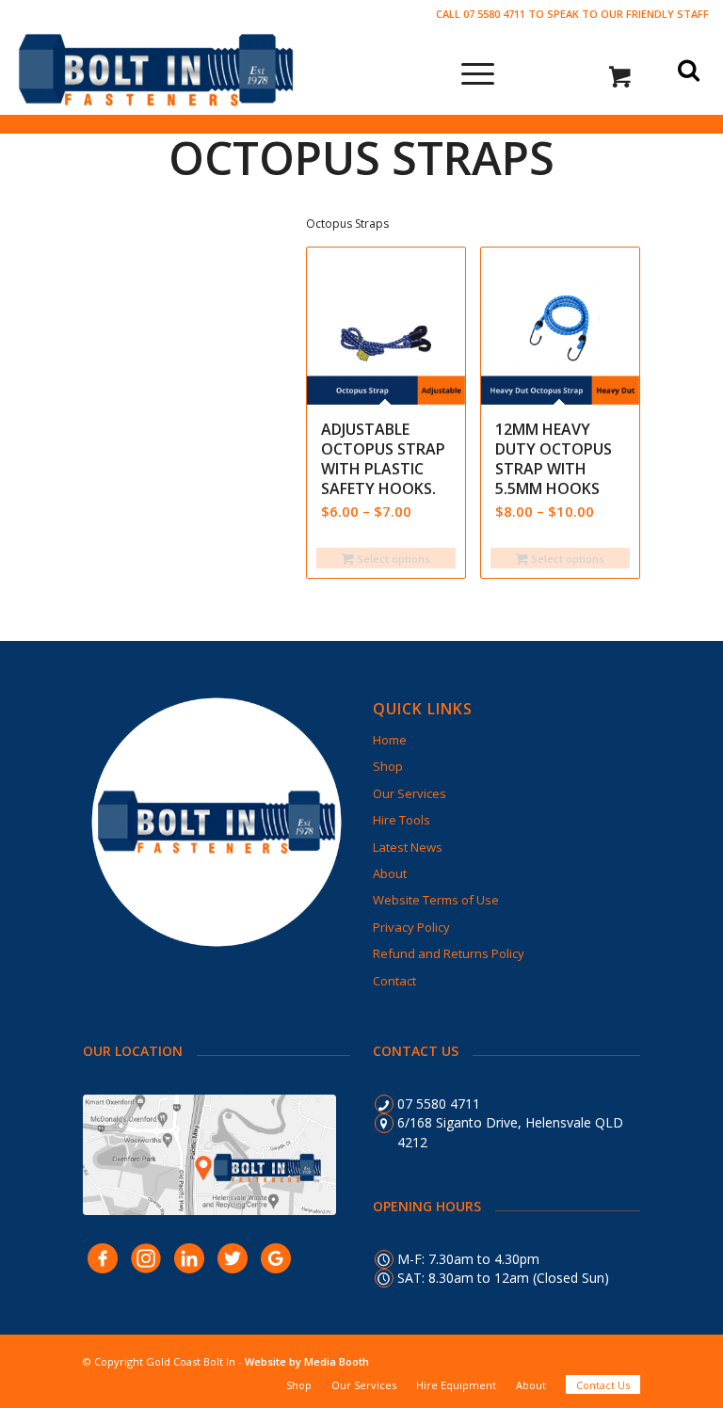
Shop (388, 766)
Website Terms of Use (436, 899)
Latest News (407, 847)
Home (390, 739)
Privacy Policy (411, 927)
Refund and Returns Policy (448, 953)
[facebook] (102, 1257)
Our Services (409, 793)
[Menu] (468, 71)
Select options (392, 559)
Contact (394, 980)
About (390, 873)
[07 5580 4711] (384, 1104)
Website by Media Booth (307, 1361)
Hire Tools (401, 819)
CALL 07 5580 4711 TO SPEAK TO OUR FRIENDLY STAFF (572, 14)
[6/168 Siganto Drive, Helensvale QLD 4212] (384, 1122)
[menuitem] (299, 1385)
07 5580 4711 (438, 1103)
